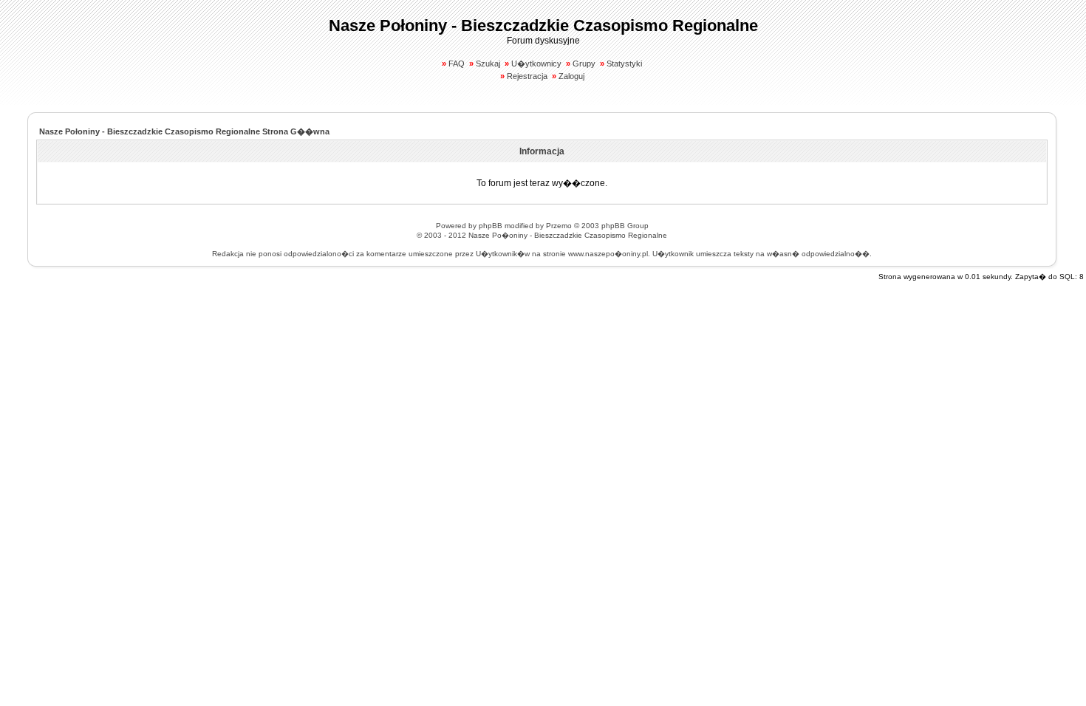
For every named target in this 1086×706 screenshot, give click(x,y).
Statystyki (624, 63)
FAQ (456, 63)
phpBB (490, 226)
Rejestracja (527, 76)
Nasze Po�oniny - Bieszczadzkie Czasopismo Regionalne (567, 235)
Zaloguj (571, 76)
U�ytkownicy (536, 63)
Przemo (559, 226)
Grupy (584, 63)
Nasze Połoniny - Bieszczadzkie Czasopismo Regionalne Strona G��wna (184, 131)
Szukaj (488, 63)
